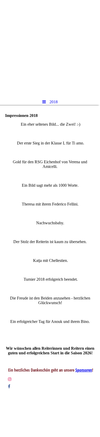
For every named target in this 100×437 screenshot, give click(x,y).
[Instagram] (10, 379)
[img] (50, 47)
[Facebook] (9, 386)
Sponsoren (83, 370)
